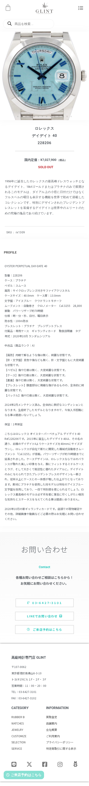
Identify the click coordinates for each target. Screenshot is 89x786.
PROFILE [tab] (10, 252)
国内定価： (32, 160)
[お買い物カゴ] (8, 7)
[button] (80, 8)
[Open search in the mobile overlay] (28, 23)
